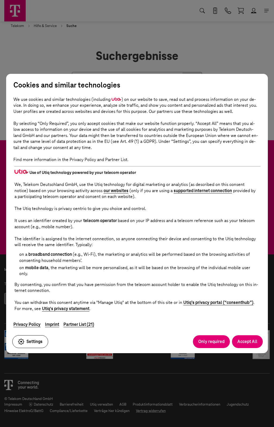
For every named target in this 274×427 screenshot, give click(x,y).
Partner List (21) (78, 324)
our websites (116, 190)
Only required (211, 341)
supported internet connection (203, 190)
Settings (34, 341)
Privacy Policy (27, 324)
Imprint (52, 324)
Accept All (247, 341)
